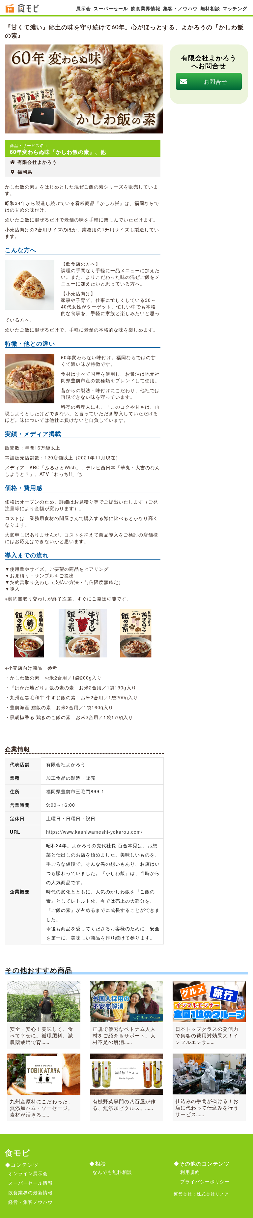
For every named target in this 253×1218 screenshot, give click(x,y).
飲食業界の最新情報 (30, 1192)
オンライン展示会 (28, 1173)
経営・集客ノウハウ (30, 1202)
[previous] (19, 633)
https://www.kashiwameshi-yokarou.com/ (94, 831)
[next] (146, 633)
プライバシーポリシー (205, 1181)
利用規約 (190, 1172)
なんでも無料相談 (112, 1172)
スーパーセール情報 (30, 1182)
